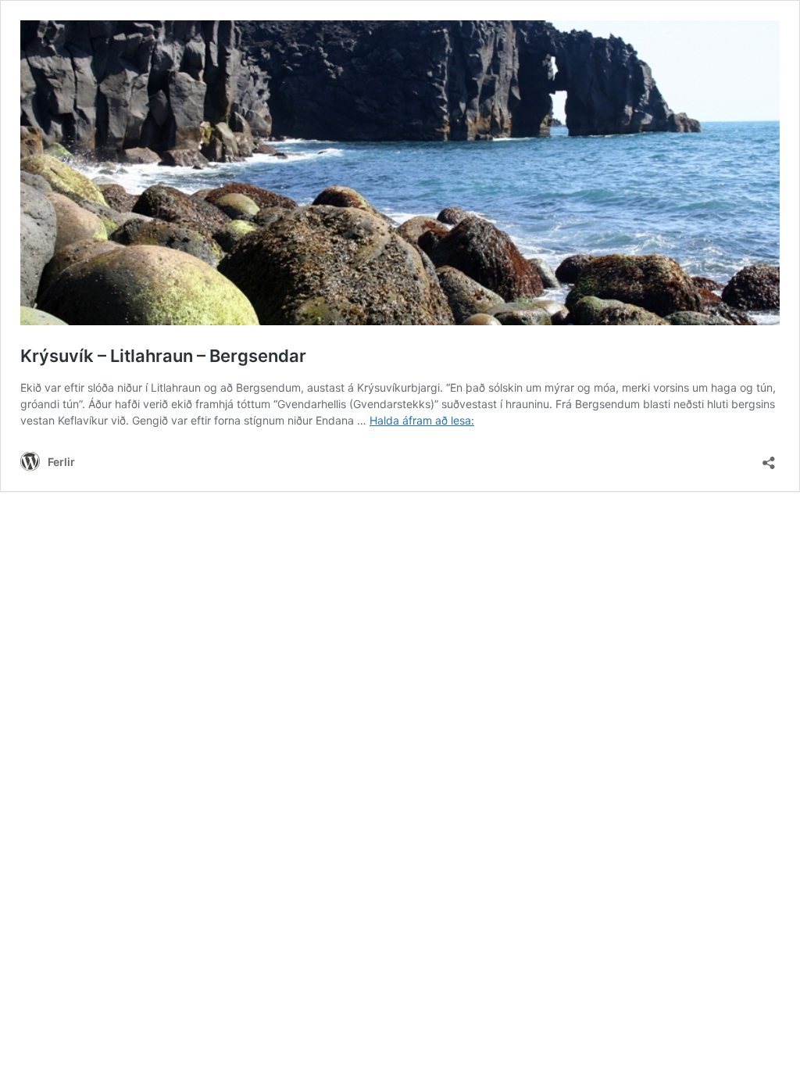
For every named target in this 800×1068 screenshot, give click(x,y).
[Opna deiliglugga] (769, 458)
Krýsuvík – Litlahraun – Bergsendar (163, 356)
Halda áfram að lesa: (422, 420)
